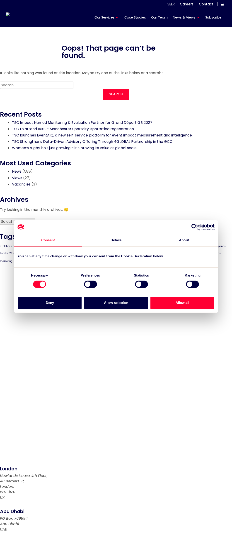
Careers (186, 4)
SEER (171, 4)
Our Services (104, 17)
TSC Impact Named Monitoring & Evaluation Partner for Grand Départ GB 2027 (82, 122)
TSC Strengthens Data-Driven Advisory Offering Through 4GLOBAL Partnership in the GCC (92, 141)
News (17, 171)
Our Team (159, 17)
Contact (206, 4)
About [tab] (184, 240)
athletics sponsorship (13, 246)
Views (17, 178)
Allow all (182, 303)
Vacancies (21, 184)
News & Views (184, 17)
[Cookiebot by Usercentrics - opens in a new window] (195, 226)
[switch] (90, 284)
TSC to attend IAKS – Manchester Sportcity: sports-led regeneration (73, 128)
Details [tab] (116, 240)
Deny (50, 303)
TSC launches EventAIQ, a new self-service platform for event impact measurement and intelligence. (102, 135)
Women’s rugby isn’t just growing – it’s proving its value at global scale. (74, 147)
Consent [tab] (48, 240)
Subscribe (213, 17)
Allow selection (116, 303)
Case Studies (135, 17)
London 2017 (7, 253)
